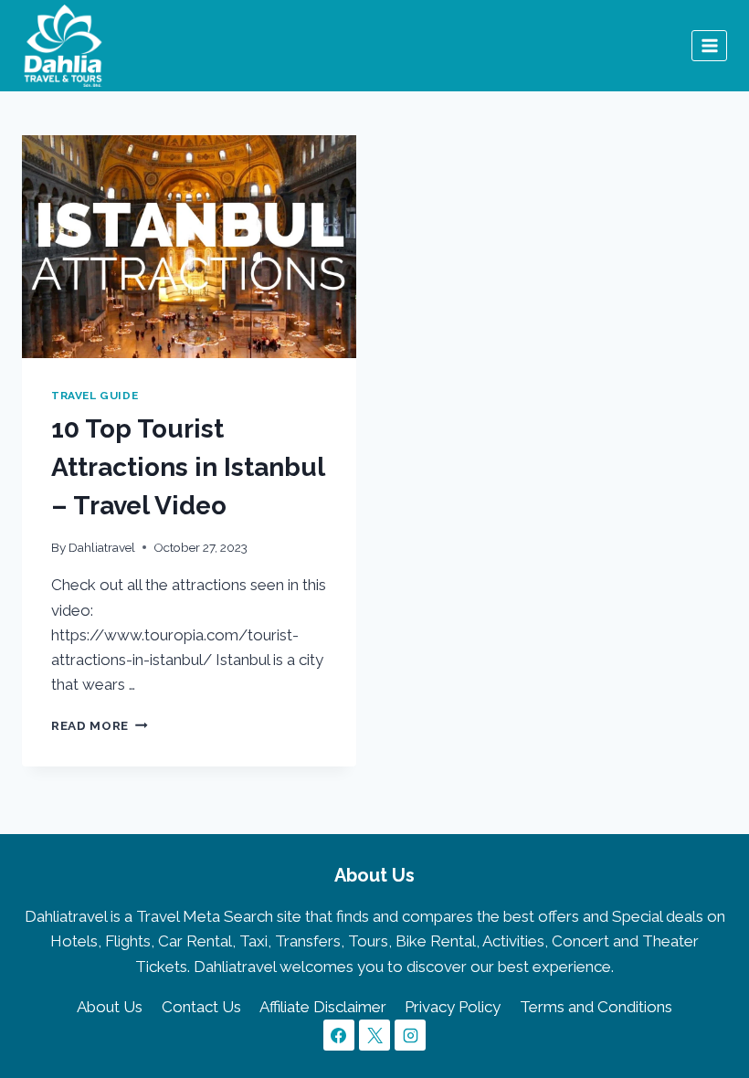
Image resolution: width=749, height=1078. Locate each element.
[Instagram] (410, 1035)
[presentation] (189, 246)
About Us (109, 1007)
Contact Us (201, 1007)
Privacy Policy (453, 1007)
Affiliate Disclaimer (322, 1007)
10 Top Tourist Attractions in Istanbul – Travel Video (187, 467)
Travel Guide (94, 395)
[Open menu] (709, 45)
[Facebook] (338, 1035)
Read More (99, 725)
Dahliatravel (102, 547)
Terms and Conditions (596, 1007)
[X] (374, 1035)
